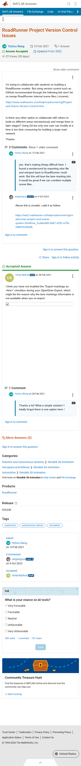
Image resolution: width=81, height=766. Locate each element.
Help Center (50, 477)
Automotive (9, 472)
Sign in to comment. (16, 234)
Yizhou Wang (16, 46)
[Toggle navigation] (3, 19)
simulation (54, 525)
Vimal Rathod (22, 275)
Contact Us (48, 737)
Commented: (13, 554)
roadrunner (10, 525)
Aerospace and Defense (16, 467)
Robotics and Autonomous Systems (23, 461)
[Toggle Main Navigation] (75, 4)
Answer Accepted (16, 51)
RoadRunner (9, 492)
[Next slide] (74, 11)
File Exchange (35, 11)
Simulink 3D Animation (61, 461)
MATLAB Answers (25, 3)
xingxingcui (20, 196)
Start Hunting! (15, 694)
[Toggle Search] (69, 4)
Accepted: (12, 570)
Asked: (10, 538)
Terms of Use (32, 737)
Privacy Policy (42, 732)
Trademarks (24, 732)
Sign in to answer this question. (61, 249)
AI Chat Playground (69, 11)
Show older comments (66, 69)
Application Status (11, 737)
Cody (50, 11)
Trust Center (8, 732)
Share (45, 257)
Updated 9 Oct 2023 (48, 51)
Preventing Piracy (62, 732)
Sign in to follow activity (65, 257)
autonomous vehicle (32, 525)
